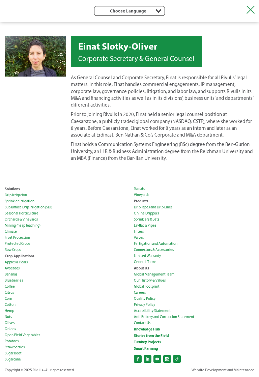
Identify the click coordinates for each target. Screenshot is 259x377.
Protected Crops (17, 243)
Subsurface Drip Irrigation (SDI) (28, 207)
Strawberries (15, 347)
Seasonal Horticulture (21, 213)
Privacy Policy (144, 304)
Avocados (12, 268)
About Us (141, 268)
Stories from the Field (151, 335)
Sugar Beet (13, 353)
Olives (10, 323)
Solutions (12, 188)
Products (141, 201)
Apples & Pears (16, 262)
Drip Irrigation (16, 195)
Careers (140, 292)
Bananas (11, 274)
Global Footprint (147, 286)
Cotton (10, 304)
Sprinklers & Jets (146, 219)
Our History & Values (150, 280)
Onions (10, 329)
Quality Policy (144, 298)
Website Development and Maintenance (223, 370)
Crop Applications (19, 256)
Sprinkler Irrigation (19, 201)
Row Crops (13, 250)
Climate (11, 231)
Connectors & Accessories (154, 250)
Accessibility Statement (152, 311)
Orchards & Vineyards (21, 219)
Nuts (8, 317)
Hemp (9, 311)
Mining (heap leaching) (22, 225)
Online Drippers (146, 213)
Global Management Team (154, 274)
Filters (139, 231)
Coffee (10, 286)
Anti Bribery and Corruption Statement (164, 317)
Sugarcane (13, 359)
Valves (139, 237)
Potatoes (12, 341)
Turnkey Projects (147, 342)
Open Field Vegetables (22, 335)
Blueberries (14, 280)
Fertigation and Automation (155, 243)
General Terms (145, 262)
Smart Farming (146, 348)
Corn (8, 298)
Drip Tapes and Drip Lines (153, 207)
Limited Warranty (147, 256)
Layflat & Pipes (145, 225)
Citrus (9, 292)
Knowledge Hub (147, 329)
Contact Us (142, 323)
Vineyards (141, 195)
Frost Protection (17, 237)
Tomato (139, 188)
